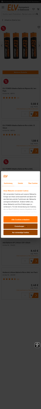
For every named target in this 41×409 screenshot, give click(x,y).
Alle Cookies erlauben (20, 219)
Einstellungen (19, 226)
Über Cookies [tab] (33, 183)
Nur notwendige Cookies (20, 232)
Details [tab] (20, 183)
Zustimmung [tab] (8, 183)
